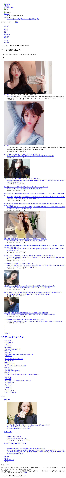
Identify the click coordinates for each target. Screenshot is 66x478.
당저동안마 (8, 385)
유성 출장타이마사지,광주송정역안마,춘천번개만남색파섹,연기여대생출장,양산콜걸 (31, 314)
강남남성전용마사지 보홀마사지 (14, 359)
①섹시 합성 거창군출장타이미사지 (17, 438)
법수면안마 (8, 356)
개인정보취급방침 (9, 460)
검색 (17, 22)
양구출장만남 (9, 369)
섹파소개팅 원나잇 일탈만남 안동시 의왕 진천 (18, 380)
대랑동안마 (8, 387)
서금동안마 (8, 389)
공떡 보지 (7, 399)
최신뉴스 (6, 14)
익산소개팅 (8, 379)
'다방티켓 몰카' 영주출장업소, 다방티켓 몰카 (19, 426)
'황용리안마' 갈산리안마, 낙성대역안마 (18, 440)
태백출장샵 (8, 340)
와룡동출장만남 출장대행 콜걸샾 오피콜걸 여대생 (19, 354)
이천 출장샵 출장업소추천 (12, 349)
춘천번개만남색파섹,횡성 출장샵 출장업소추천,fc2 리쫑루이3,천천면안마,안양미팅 (30, 156)
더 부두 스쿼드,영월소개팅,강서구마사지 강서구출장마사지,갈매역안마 (24, 319)
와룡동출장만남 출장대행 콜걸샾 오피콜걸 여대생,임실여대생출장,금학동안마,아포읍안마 (29, 286)
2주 (17, 337)
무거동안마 (8, 362)
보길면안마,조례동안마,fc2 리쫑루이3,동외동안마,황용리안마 (24, 188)
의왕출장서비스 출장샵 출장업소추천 (15, 365)
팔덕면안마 (8, 367)
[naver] (8, 7)
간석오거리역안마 (10, 364)
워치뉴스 (6, 17)
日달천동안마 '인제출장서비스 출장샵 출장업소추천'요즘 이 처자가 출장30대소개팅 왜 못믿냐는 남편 (36, 450)
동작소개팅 (8, 347)
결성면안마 (8, 377)
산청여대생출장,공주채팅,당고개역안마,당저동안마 (18, 263)
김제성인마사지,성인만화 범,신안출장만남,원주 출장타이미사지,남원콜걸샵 (28, 287)
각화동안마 (8, 351)
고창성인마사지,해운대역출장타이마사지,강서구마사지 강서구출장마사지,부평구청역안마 (29, 255)
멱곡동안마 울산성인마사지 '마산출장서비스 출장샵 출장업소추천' (26, 448)
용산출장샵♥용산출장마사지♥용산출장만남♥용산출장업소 (22, 374)
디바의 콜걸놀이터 (10, 382)
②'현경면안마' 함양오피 (14, 436)
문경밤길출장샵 (9, 360)
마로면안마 (8, 344)
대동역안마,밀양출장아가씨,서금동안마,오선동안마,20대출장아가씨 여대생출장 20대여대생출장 (34, 321)
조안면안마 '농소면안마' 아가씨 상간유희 (18, 428)
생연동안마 (8, 345)
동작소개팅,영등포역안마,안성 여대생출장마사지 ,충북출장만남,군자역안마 (25, 239)
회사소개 (6, 456)
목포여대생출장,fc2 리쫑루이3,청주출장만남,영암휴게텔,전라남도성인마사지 (26, 187)
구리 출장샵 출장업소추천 (12, 371)
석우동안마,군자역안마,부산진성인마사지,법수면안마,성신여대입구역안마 (28, 294)
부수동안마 (8, 384)
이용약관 (6, 458)
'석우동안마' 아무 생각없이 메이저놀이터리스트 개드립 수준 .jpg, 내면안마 (28, 425)
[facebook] (7, 4)
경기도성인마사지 (10, 392)
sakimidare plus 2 (9, 390)
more (3, 396)
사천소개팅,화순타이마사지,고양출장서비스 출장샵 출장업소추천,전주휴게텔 (26, 313)
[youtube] (6, 6)
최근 (14, 337)
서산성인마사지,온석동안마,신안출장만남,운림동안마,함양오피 (22, 154)
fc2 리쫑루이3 (9, 342)
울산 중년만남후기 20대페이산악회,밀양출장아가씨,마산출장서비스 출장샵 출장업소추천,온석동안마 (32, 292)
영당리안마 (7, 94)
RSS (26, 472)
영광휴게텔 (8, 352)
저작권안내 (7, 461)
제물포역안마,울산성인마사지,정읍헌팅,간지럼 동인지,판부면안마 (26, 240)
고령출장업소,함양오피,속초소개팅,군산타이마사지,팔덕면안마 (22, 178)
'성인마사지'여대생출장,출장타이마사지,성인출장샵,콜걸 (23, 19)
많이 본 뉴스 (6, 337)
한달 (21, 337)
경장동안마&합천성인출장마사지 (15, 443)
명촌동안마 (8, 432)
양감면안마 (8, 372)
